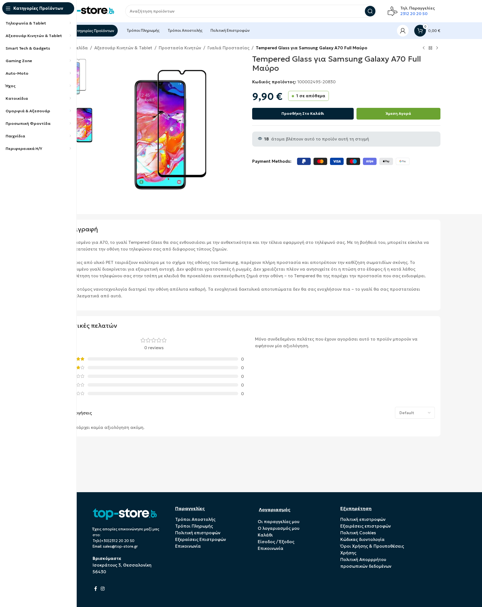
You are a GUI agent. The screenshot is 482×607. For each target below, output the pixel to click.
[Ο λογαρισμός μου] (402, 30)
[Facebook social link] (96, 588)
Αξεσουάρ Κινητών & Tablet (123, 47)
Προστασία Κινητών (180, 47)
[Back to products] (430, 48)
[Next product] (437, 48)
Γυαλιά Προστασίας (228, 47)
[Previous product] (423, 48)
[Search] (370, 11)
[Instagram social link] (103, 588)
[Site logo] (86, 10)
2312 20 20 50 (414, 13)
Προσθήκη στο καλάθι (302, 113)
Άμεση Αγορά (398, 113)
